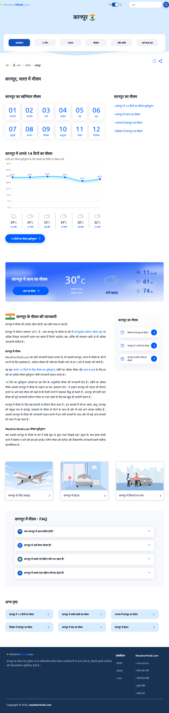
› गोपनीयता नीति (142, 678)
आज (86, 369)
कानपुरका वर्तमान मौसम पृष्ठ (88, 331)
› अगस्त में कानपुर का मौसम (128, 122)
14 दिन (45, 42)
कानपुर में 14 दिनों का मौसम (21, 614)
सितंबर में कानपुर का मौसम (20, 627)
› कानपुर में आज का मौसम (127, 114)
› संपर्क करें (140, 693)
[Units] (115, 5)
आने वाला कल (147, 42)
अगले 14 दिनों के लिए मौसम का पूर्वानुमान (34, 369)
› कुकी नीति (140, 685)
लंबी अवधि (122, 42)
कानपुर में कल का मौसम (72, 627)
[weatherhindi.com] (15, 5)
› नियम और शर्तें (142, 670)
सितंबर (96, 42)
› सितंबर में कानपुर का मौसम (128, 131)
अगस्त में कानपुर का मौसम (126, 614)
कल (93, 369)
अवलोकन (19, 42)
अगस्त (70, 42)
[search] (166, 5)
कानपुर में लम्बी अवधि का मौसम (75, 614)
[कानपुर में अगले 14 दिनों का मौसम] (55, 188)
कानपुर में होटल (121, 627)
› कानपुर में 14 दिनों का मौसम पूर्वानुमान (133, 106)
